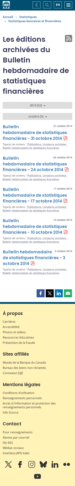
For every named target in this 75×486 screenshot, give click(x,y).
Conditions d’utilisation (18, 393)
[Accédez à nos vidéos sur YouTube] (37, 479)
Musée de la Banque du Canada (24, 362)
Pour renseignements (18, 432)
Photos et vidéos (14, 332)
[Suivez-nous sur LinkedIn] (55, 467)
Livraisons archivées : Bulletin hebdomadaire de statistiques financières (35, 146)
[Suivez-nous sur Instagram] (32, 467)
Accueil (8, 17)
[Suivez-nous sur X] (9, 467)
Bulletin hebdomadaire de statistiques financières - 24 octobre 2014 (35, 164)
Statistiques (28, 17)
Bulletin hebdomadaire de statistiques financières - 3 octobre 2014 (34, 257)
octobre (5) (36, 116)
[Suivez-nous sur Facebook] (20, 467)
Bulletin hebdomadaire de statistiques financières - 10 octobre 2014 (35, 226)
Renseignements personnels (22, 398)
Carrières (9, 322)
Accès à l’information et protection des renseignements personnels (29, 405)
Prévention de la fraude (19, 343)
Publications (34, 144)
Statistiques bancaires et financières (34, 21)
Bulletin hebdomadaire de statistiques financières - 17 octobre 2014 (35, 195)
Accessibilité (11, 327)
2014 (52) (36, 105)
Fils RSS (8, 443)
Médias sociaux (13, 448)
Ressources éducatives (18, 337)
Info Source (10, 412)
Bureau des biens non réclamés (24, 368)
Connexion (13, 373)
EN (58, 5)
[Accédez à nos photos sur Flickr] (66, 467)
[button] (41, 293)
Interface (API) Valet (16, 453)
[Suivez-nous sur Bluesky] (44, 467)
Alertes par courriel (16, 438)
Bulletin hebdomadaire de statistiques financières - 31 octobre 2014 (35, 132)
